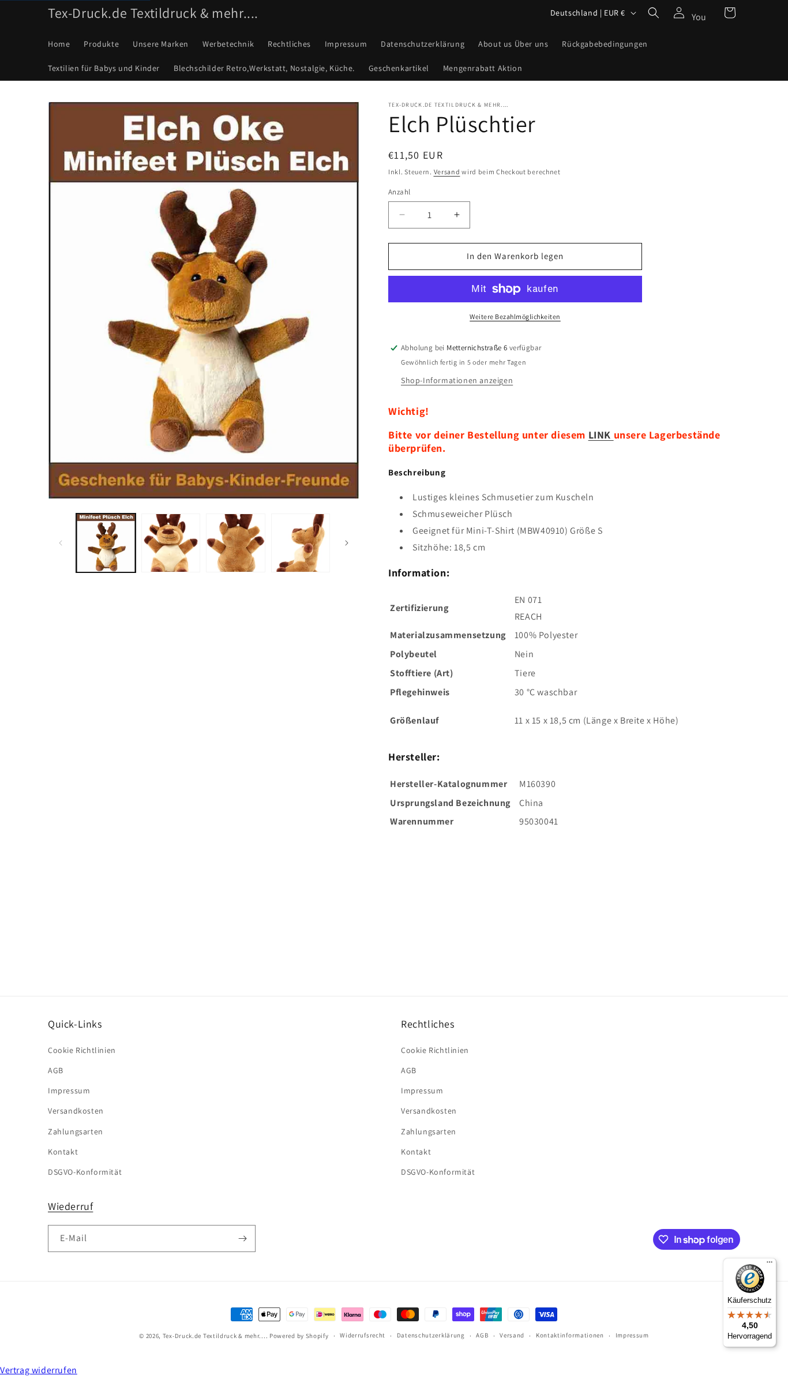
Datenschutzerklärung (431, 1335)
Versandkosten (76, 1111)
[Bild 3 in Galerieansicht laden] (235, 543)
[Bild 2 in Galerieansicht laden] (171, 543)
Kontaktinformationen (570, 1335)
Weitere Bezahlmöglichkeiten (515, 316)
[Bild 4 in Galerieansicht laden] (301, 543)
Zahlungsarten (75, 1131)
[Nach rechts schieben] (346, 543)
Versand (447, 171)
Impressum (69, 1090)
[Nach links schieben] (60, 543)
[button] (653, 12)
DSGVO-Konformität (85, 1172)
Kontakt (63, 1151)
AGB (55, 1070)
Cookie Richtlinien (82, 1050)
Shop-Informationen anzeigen (457, 380)
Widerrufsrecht (362, 1335)
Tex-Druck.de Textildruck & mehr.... (215, 1336)
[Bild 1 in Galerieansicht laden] (106, 543)
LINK (599, 434)
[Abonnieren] (242, 1238)
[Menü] (769, 1265)
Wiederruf (70, 1206)
